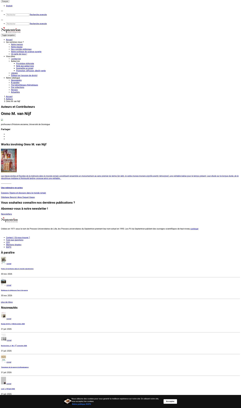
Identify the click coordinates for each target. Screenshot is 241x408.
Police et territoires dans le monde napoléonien (17, 269)
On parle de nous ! (19, 54)
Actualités (15, 92)
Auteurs (9, 99)
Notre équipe (16, 47)
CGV (8, 242)
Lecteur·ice (16, 59)
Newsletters (6, 214)
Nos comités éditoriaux (21, 49)
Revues (14, 90)
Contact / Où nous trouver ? (18, 237)
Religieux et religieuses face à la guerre (14, 290)
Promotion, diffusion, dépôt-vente (31, 71)
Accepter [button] (170, 401)
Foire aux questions (14, 240)
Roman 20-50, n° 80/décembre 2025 (13, 324)
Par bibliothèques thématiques (24, 85)
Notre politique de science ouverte (26, 51)
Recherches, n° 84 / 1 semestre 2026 (14, 346)
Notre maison (17, 44)
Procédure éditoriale (25, 63)
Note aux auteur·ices (25, 66)
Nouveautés (16, 80)
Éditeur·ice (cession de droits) (24, 75)
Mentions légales (13, 245)
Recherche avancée (38, 14)
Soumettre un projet (24, 68)
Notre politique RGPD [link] (81, 404)
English (9, 6)
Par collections (17, 87)
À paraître (15, 82)
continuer (194, 229)
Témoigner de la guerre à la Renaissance (15, 367)
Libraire (14, 73)
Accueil (9, 40)
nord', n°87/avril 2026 (8, 389)
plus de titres (7, 302)
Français (5, 1)
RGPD (8, 247)
